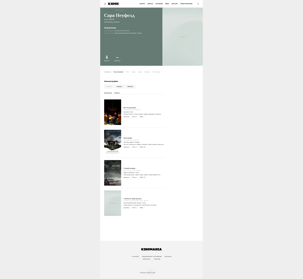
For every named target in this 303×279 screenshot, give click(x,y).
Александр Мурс (128, 175)
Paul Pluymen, (146, 205)
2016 (131, 140)
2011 (141, 200)
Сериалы (150, 3)
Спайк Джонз (127, 205)
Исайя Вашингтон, (154, 175)
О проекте (135, 256)
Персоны (111, 10)
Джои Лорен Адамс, (142, 175)
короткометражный (129, 203)
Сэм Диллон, (137, 205)
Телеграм (157, 259)
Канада (137, 142)
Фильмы (142, 3)
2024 (133, 109)
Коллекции (159, 3)
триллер (126, 112)
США (131, 112)
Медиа (167, 3)
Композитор (108, 22)
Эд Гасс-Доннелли (129, 144)
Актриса (116, 22)
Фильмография (118, 72)
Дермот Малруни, (142, 144)
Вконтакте (146, 259)
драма (132, 142)
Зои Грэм (153, 205)
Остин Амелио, (139, 114)
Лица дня (174, 3)
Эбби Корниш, (153, 144)
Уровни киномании (186, 3)
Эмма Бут (158, 114)
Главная (106, 10)
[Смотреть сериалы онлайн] (151, 273)
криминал (131, 172)
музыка (139, 203)
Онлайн (109, 86)
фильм (138, 109)
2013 (133, 170)
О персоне (107, 72)
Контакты (168, 256)
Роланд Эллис (128, 114)
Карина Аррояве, (149, 114)
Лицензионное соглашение (152, 256)
